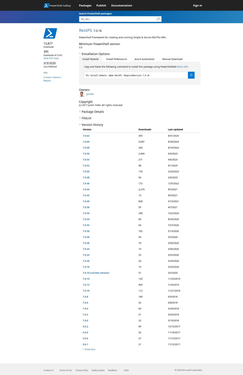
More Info (182, 66)
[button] (80, 54)
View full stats (51, 58)
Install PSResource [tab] (116, 59)
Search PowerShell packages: (95, 13)
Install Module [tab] (90, 59)
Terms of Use (66, 370)
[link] (87, 5)
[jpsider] (82, 94)
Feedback (112, 370)
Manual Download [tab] (172, 59)
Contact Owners (52, 77)
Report (47, 80)
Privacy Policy (82, 370)
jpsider (90, 94)
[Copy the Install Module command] (191, 75)
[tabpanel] (139, 72)
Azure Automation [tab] (145, 59)
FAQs (126, 370)
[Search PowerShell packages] (158, 19)
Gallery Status (98, 370)
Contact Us (48, 370)
